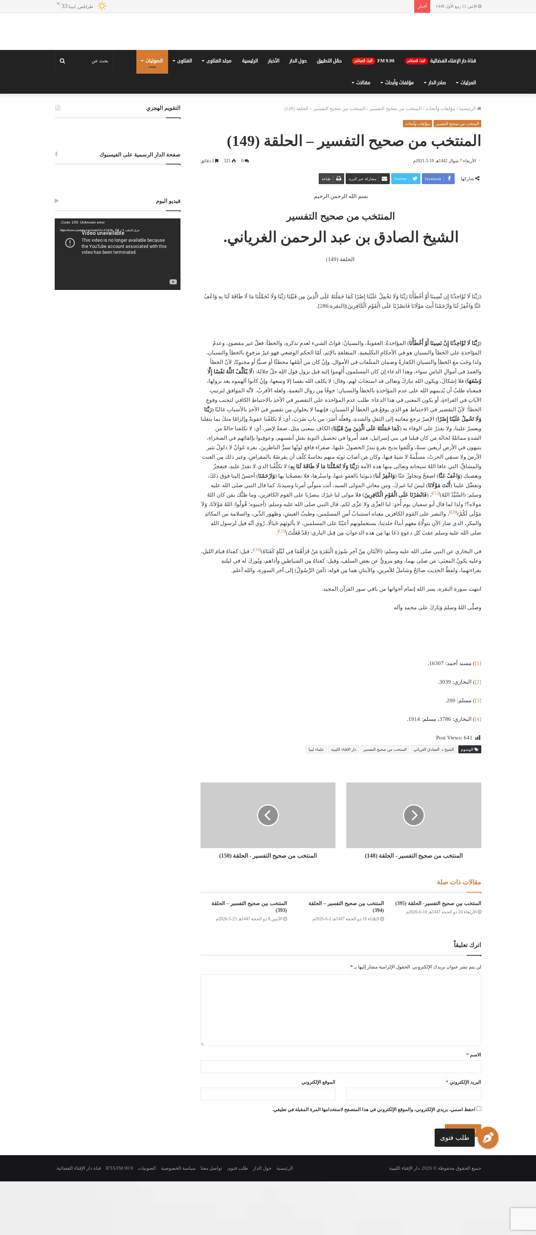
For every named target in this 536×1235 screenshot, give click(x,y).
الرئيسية (250, 114)
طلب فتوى (454, 1137)
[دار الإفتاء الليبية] (268, 58)
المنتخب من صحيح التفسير (395, 162)
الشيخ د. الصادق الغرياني (433, 803)
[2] (478, 735)
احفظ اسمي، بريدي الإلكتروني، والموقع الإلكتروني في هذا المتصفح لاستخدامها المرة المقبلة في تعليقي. (373, 1163)
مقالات (363, 136)
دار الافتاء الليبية (343, 803)
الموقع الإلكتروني (318, 1135)
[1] (435, 546)
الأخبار (273, 114)
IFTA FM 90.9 (119, 1221)
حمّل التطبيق (329, 114)
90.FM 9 (374, 114)
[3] (281, 584)
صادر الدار (437, 136)
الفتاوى (184, 114)
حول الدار (298, 114)
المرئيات (468, 136)
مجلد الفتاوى (219, 114)
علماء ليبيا (316, 803)
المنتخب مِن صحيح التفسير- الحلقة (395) (438, 957)
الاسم (473, 1108)
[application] (117, 308)
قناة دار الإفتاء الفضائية (441, 114)
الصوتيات (154, 114)
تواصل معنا (211, 1221)
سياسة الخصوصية (178, 1221)
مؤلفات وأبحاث (399, 136)
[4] (256, 603)
